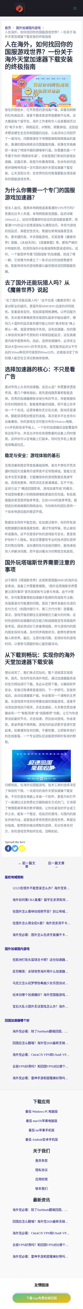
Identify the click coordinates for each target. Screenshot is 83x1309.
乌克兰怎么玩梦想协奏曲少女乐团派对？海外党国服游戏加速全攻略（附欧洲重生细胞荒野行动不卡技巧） (41, 983)
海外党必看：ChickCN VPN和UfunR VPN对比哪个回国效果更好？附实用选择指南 (41, 1054)
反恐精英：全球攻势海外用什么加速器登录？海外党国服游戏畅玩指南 (41, 971)
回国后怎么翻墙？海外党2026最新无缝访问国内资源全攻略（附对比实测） (41, 1043)
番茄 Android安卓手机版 (41, 1139)
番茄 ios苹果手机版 (41, 1130)
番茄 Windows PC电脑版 (41, 1111)
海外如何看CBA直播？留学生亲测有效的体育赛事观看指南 (41, 899)
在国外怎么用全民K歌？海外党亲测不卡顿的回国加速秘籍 (41, 923)
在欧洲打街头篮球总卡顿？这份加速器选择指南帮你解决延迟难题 (41, 959)
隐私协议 (41, 1170)
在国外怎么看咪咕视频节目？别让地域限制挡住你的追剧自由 (41, 911)
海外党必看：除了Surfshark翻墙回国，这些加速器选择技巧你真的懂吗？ (41, 1031)
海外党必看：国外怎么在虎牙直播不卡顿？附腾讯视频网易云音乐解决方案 (41, 935)
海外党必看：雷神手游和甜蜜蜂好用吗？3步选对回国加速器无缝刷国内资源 (41, 1078)
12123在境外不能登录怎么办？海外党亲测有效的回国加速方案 (41, 888)
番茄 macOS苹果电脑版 (41, 1121)
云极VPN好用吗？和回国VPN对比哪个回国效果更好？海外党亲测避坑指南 (41, 1066)
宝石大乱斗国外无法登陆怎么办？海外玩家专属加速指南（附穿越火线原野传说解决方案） (41, 1006)
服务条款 (41, 1160)
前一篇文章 (26, 865)
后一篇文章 (56, 865)
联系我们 (41, 1188)
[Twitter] (15, 848)
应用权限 (41, 1179)
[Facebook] (8, 848)
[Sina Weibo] (21, 848)
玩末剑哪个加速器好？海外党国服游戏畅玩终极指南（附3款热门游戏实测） (41, 994)
